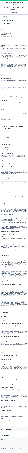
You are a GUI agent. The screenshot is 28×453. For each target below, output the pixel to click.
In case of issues (6, 435)
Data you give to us (7, 23)
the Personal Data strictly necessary (13, 448)
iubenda (2, 448)
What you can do (6, 432)
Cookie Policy (21, 196)
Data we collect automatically (8, 20)
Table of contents (14, 12)
